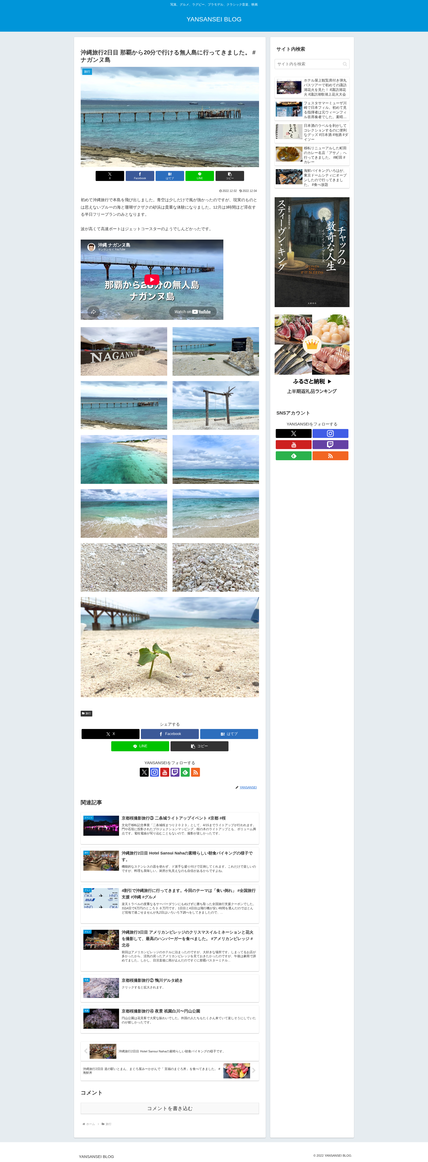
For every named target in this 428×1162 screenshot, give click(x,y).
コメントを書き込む (170, 1108)
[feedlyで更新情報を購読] (185, 772)
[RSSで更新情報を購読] (195, 772)
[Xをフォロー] (144, 772)
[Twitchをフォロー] (175, 772)
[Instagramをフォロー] (154, 772)
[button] (230, 176)
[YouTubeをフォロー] (164, 772)
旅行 (88, 713)
